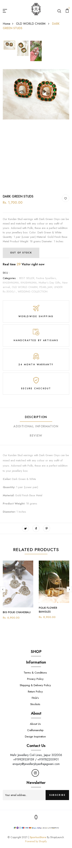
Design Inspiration (35, 736)
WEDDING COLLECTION (32, 291)
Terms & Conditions (35, 673)
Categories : (10, 278)
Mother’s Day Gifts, (50, 283)
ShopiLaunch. (57, 837)
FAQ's (35, 698)
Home (6, 24)
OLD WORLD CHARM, (25, 287)
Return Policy (35, 692)
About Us (35, 724)
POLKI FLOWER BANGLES (48, 610)
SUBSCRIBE (57, 795)
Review (36, 435)
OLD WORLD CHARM (31, 24)
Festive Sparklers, (46, 278)
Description (36, 417)
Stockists (35, 704)
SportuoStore (38, 837)
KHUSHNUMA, (12, 283)
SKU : (6, 273)
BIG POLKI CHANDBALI (17, 612)
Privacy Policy (35, 679)
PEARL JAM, (46, 287)
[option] (9, 45)
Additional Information (35, 426)
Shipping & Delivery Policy (35, 685)
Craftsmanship (35, 730)
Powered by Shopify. (36, 841)
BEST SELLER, (27, 278)
